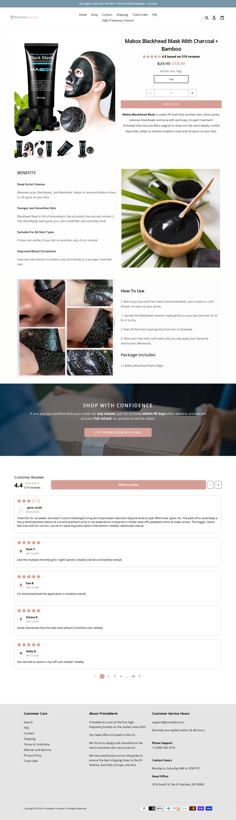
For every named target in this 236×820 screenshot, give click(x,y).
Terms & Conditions (37, 744)
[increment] (192, 93)
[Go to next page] (140, 676)
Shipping (30, 739)
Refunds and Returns (37, 750)
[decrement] (150, 93)
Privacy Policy (32, 755)
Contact (29, 733)
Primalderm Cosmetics (54, 808)
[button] (152, 56)
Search (28, 722)
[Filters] (210, 485)
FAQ (26, 728)
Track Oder (31, 761)
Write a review (128, 485)
